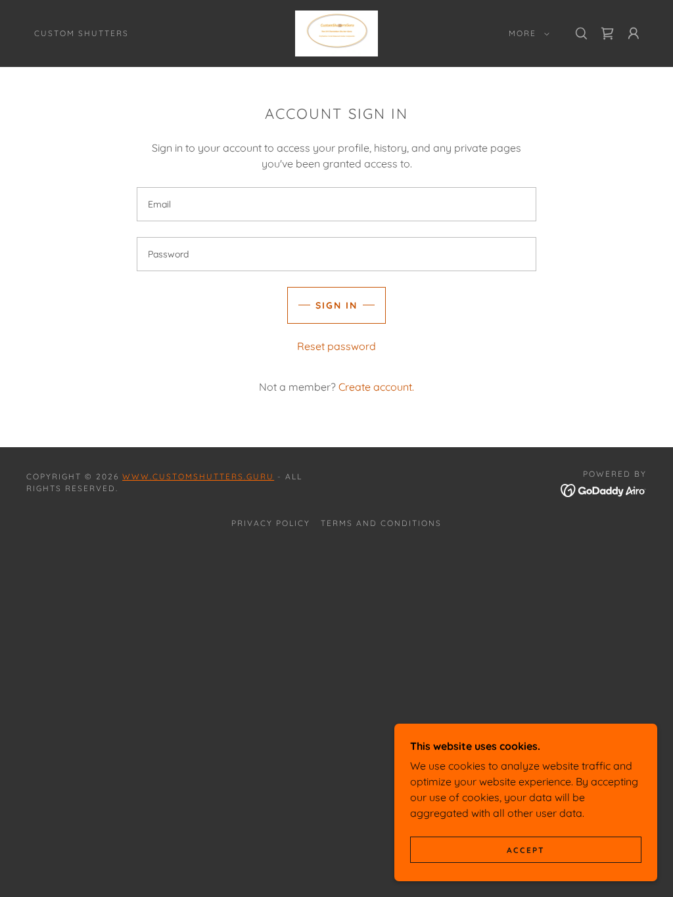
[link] (337, 32)
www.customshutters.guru (198, 476)
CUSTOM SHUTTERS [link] (81, 33)
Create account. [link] (376, 386)
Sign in (336, 305)
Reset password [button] (336, 346)
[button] (526, 33)
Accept (526, 850)
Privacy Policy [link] (270, 523)
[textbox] (336, 204)
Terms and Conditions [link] (381, 523)
